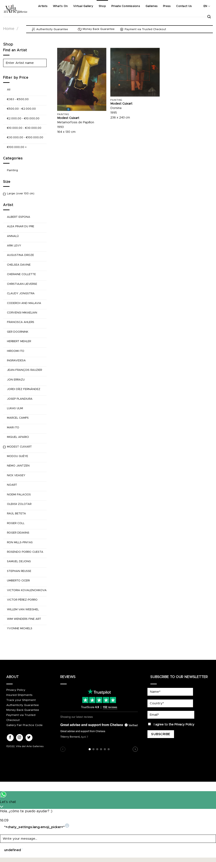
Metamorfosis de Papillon (75, 122)
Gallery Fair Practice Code (24, 725)
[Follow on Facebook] (10, 737)
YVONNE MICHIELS (19, 628)
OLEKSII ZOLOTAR (19, 504)
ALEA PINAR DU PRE (20, 226)
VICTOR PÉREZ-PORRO (22, 599)
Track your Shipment (21, 700)
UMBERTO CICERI (18, 581)
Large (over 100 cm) (20, 193)
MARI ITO (13, 427)
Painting (12, 170)
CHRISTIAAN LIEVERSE (22, 284)
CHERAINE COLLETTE (21, 274)
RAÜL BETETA (16, 513)
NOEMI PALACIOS (19, 494)
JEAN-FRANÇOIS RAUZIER (24, 370)
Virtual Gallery (83, 6)
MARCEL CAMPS (18, 418)
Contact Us (184, 6)
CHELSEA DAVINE (19, 265)
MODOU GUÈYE (17, 456)
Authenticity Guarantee (22, 705)
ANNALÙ (13, 236)
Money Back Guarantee (22, 710)
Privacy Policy (15, 690)
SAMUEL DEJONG (19, 561)
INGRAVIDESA (16, 360)
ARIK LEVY (14, 245)
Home (8, 29)
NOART (12, 485)
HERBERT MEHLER (19, 341)
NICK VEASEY (16, 475)
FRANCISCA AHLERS (20, 322)
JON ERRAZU (16, 379)
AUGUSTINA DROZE (20, 255)
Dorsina (116, 108)
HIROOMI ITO (15, 351)
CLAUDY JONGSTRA (21, 293)
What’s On (60, 6)
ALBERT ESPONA (18, 217)
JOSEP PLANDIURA (19, 399)
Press (167, 6)
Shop (102, 6)
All (8, 90)
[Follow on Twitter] (29, 737)
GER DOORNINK (17, 332)
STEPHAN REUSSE (19, 571)
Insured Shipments (19, 695)
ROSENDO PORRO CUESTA (25, 552)
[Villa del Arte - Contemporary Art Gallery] (15, 8)
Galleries (152, 6)
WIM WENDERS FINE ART (24, 619)
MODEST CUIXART (19, 446)
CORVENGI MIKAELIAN (22, 312)
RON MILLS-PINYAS (20, 542)
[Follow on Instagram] (19, 737)
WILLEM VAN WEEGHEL (23, 609)
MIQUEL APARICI (18, 437)
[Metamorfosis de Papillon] (81, 79)
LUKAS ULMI (15, 408)
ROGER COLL (15, 523)
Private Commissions (125, 6)
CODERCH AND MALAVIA (24, 303)
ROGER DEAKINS (18, 533)
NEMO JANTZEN (18, 466)
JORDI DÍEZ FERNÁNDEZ (23, 389)
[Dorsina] (134, 72)
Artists (42, 6)
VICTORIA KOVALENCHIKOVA (27, 590)
